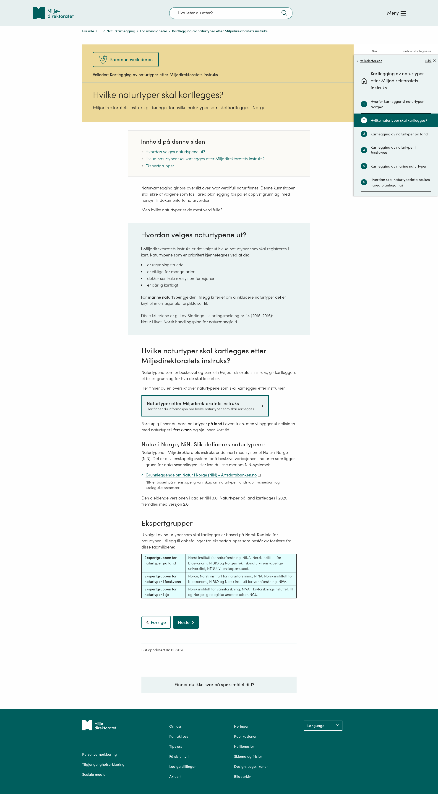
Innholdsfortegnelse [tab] (416, 51)
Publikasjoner (245, 736)
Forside (88, 31)
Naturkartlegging (121, 31)
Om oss (175, 726)
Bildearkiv (242, 776)
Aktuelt (175, 776)
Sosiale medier (94, 774)
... (100, 31)
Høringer (241, 726)
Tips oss (175, 746)
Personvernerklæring (99, 754)
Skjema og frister (248, 756)
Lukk (428, 61)
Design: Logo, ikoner (251, 766)
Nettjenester (244, 746)
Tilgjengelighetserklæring (103, 764)
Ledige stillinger (182, 766)
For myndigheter (153, 31)
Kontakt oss (178, 736)
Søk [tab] (374, 51)
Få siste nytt (179, 756)
